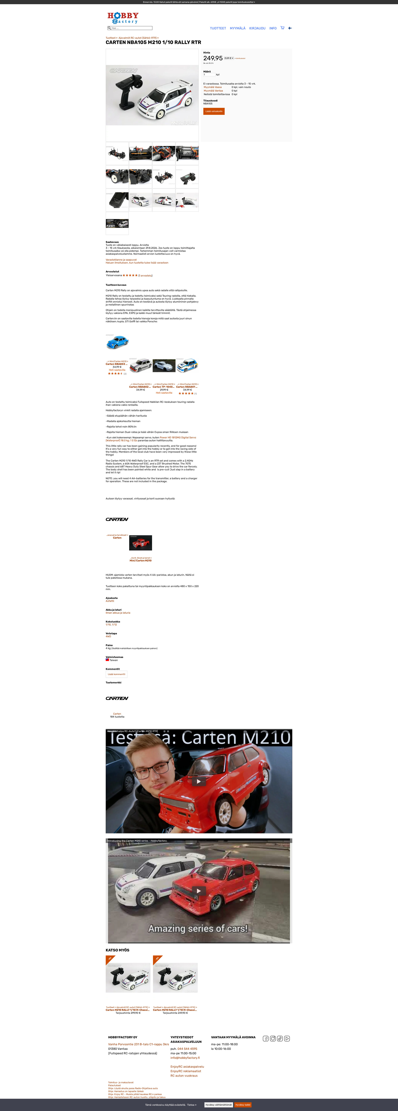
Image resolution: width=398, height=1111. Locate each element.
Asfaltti (110, 600)
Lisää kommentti (116, 674)
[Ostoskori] (282, 29)
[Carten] (117, 519)
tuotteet (218, 28)
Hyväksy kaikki (243, 1105)
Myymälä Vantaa (213, 90)
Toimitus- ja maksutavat (121, 1082)
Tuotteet (112, 37)
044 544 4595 (187, 1049)
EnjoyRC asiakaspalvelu (187, 1066)
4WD (108, 636)
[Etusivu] (123, 24)
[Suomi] (290, 28)
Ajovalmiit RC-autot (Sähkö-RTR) (139, 37)
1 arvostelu (145, 275)
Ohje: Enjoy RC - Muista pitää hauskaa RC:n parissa (135, 1094)
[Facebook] (265, 1039)
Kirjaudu (257, 28)
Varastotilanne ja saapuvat (121, 259)
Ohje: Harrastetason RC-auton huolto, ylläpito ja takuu (137, 1097)
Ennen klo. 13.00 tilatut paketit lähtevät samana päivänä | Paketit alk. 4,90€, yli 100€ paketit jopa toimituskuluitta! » (199, 2)
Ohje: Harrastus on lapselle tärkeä (125, 1091)
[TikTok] (280, 1039)
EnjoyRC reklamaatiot (186, 1071)
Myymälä (237, 28)
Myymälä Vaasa (213, 87)
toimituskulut (240, 58)
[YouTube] (287, 1039)
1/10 (108, 624)
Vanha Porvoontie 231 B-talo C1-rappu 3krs (138, 1044)
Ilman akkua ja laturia (118, 612)
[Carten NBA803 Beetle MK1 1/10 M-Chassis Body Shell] (117, 342)
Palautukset (114, 1085)
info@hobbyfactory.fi (185, 1058)
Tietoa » (192, 1104)
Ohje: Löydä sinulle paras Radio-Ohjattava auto (133, 1088)
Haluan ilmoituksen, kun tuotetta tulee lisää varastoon (137, 262)
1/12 (114, 624)
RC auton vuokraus (184, 1075)
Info (273, 28)
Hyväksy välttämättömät (219, 1105)
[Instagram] (273, 1039)
